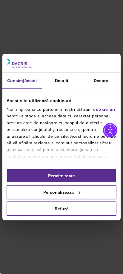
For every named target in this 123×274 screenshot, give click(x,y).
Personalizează (58, 192)
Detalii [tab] (61, 80)
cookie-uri (104, 109)
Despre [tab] (101, 80)
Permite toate (61, 175)
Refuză (62, 208)
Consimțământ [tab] (22, 80)
